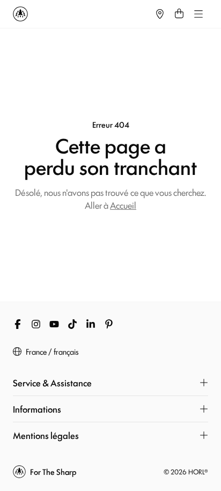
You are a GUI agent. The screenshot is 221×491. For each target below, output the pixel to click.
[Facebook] (18, 324)
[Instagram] (36, 324)
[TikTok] (72, 324)
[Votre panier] (179, 14)
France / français (52, 351)
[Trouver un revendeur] (160, 14)
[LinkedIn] (91, 324)
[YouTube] (54, 324)
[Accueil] (81, 13)
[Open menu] (198, 14)
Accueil (123, 205)
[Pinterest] (109, 324)
